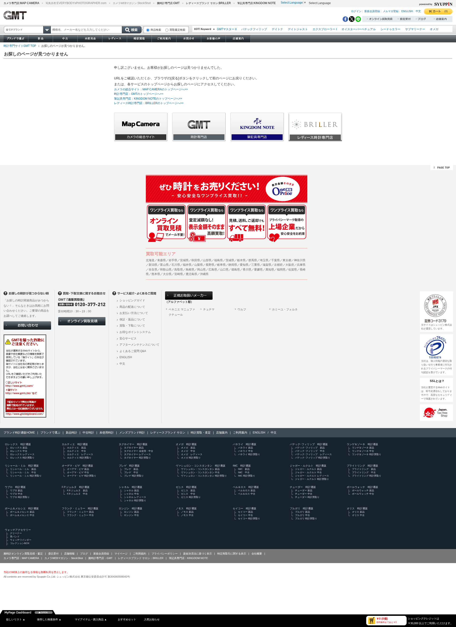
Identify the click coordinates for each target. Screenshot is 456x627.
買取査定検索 (177, 29)
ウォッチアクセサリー (18, 529)
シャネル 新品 (131, 490)
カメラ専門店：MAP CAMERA (21, 558)
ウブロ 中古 (16, 493)
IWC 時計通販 (242, 465)
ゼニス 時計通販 (186, 487)
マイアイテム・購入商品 (91, 619)
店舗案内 (222, 432)
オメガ (434, 29)
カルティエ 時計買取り (79, 457)
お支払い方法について (133, 313)
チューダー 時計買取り (307, 497)
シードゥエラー (390, 29)
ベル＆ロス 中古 (246, 493)
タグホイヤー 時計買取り (137, 457)
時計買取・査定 (201, 432)
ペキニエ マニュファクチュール (182, 312)
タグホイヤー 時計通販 (133, 444)
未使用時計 (107, 432)
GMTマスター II (227, 29)
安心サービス (128, 338)
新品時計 (71, 432)
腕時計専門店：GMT (100, 558)
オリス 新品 (358, 512)
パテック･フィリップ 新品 (310, 447)
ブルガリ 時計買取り (306, 518)
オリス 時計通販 (357, 508)
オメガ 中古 (188, 451)
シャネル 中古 (131, 493)
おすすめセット (127, 619)
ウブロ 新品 (16, 490)
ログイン (356, 11)
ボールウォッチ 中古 (363, 493)
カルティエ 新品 (76, 447)
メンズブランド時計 (132, 432)
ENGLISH (407, 11)
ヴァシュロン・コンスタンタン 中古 (200, 472)
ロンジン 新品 (131, 512)
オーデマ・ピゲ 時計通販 (77, 465)
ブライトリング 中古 (364, 472)
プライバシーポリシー (165, 553)
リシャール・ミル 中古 (23, 472)
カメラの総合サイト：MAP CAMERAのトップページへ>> (151, 89)
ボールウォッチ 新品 (363, 490)
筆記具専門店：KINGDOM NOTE (188, 558)
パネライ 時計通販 (244, 444)
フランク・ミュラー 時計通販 (80, 508)
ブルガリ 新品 (302, 512)
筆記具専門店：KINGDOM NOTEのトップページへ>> (148, 98)
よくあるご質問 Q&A (132, 351)
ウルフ (242, 309)
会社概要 (257, 553)
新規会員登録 (372, 11)
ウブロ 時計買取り (20, 497)
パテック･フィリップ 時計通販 (309, 444)
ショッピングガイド (132, 300)
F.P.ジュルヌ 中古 (77, 493)
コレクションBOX (19, 543)
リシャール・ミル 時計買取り (26, 475)
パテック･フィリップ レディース (313, 454)
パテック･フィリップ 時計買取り (312, 457)
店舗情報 (69, 553)
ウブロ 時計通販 (15, 487)
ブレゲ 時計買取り (134, 475)
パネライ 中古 (245, 451)
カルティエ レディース (80, 454)
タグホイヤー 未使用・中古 (138, 451)
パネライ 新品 (245, 447)
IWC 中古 (244, 472)
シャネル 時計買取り (135, 500)
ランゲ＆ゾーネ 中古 (363, 451)
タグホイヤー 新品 (134, 447)
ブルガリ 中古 (302, 515)
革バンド (14, 536)
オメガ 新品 (188, 447)
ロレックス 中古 (18, 451)
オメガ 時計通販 (186, 444)
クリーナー (16, 533)
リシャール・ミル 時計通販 (22, 465)
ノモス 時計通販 (186, 508)
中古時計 (88, 432)
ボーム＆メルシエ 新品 (22, 512)
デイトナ (277, 29)
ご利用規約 (139, 553)
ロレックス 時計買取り (22, 457)
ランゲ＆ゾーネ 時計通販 (362, 444)
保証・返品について (132, 319)
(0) (446, 11)
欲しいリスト (15, 619)
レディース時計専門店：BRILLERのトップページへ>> (149, 103)
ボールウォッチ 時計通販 (362, 487)
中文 (418, 11)
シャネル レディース (135, 497)
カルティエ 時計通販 (75, 444)
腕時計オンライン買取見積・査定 (23, 553)
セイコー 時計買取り (249, 518)
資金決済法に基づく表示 (197, 553)
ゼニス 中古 (188, 493)
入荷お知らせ (152, 619)
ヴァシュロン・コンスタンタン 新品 (200, 469)
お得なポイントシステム (135, 332)
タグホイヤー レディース (137, 454)
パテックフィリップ (254, 29)
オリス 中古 (358, 515)
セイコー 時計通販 (244, 508)
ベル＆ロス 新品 (246, 490)
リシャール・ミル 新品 (23, 469)
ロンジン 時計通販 (130, 508)
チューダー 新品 (303, 490)
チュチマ (208, 309)
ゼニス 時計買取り (191, 497)
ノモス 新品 (187, 512)
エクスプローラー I (325, 29)
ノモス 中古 (187, 515)
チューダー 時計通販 (303, 487)
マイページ (121, 553)
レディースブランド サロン (167, 432)
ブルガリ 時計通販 (301, 508)
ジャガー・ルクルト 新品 (308, 469)
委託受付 (53, 553)
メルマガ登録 (391, 11)
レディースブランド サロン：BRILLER (140, 558)
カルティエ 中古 (76, 451)
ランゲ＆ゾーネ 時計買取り (366, 454)
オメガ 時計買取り (191, 457)
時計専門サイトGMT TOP (20, 46)
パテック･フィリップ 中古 (310, 451)
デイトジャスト (298, 29)
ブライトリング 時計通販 (362, 465)
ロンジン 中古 (131, 515)
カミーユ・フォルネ (285, 309)
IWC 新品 (244, 469)
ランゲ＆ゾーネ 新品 (363, 447)
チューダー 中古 (303, 493)
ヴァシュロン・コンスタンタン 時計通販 (200, 465)
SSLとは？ (437, 381)
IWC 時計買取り (246, 475)
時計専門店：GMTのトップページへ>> (138, 94)
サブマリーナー (415, 29)
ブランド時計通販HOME (19, 432)
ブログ (84, 553)
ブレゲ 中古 (131, 472)
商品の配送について (132, 307)
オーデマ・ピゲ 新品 (78, 469)
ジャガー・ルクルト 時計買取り (312, 479)
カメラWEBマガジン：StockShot (63, 558)
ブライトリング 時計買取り (366, 475)
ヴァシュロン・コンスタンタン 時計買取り (204, 475)
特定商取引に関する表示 (231, 553)
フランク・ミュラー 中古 (80, 515)
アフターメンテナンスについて (139, 344)
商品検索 (156, 29)
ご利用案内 (240, 432)
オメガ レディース (191, 454)
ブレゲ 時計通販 (129, 465)
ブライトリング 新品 (364, 469)
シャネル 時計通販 (130, 487)
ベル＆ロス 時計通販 (246, 487)
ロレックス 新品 (18, 447)
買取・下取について (132, 325)
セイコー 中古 (245, 515)
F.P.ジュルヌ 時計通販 (76, 487)
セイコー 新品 (245, 512)
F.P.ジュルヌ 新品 (77, 490)
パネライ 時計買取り (249, 454)
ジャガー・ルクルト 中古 (308, 472)
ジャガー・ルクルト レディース (312, 475)
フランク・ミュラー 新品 (80, 512)
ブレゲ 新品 (131, 469)
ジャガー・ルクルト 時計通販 (308, 465)
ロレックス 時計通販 (18, 444)
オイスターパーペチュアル (359, 29)
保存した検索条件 (49, 619)
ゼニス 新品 (188, 490)
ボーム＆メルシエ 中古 (22, 515)
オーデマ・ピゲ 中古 (78, 472)
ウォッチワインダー (20, 540)
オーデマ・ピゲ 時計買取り (81, 475)
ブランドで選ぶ (50, 432)
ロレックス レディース (22, 454)
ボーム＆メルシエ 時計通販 (22, 508)
